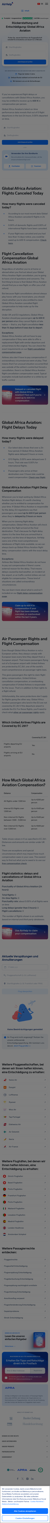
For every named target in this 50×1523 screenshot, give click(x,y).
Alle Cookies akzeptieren (25, 1511)
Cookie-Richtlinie (36, 1502)
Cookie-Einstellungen (25, 1518)
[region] (25, 1504)
